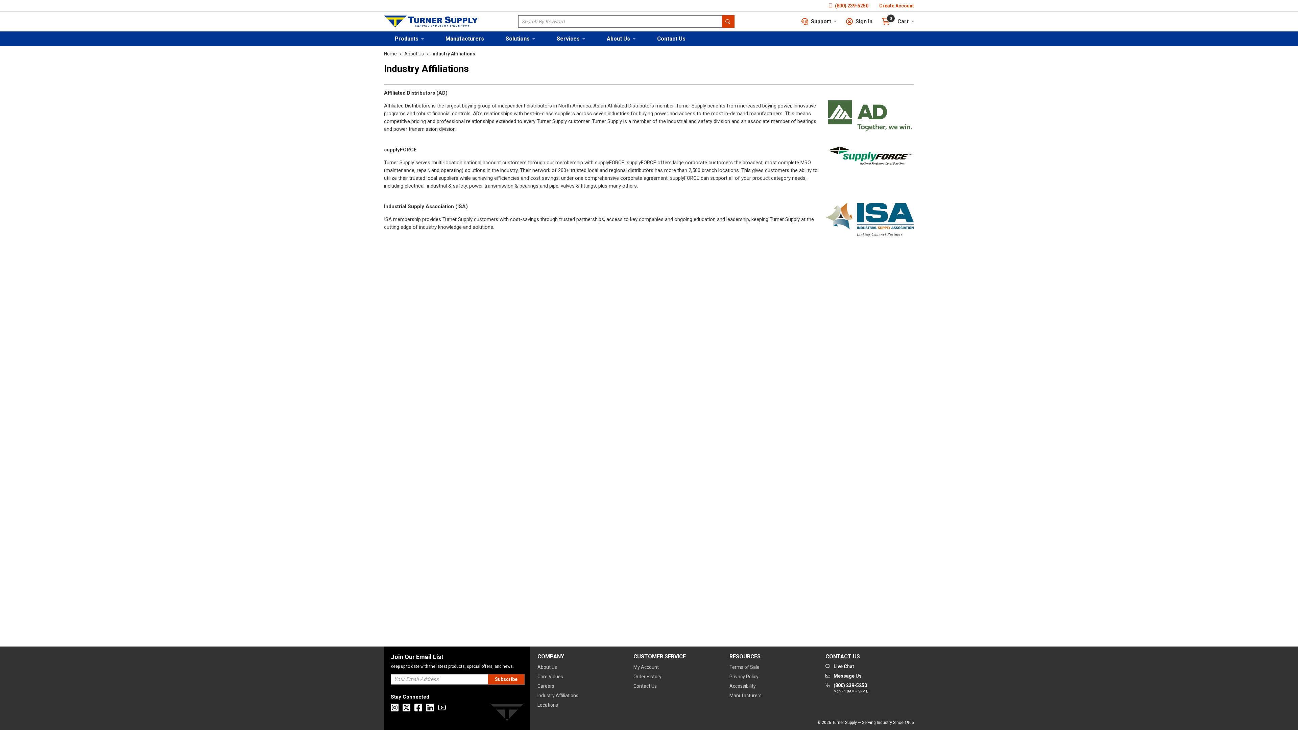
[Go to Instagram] (395, 707)
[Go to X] (406, 707)
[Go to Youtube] (442, 707)
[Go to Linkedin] (430, 707)
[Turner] (507, 713)
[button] (409, 38)
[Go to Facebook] (418, 707)
